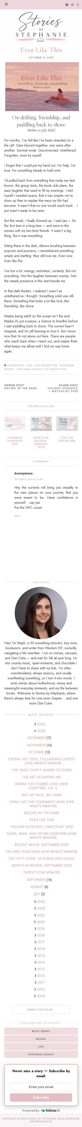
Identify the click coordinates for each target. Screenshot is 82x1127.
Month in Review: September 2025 (42, 865)
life (29, 365)
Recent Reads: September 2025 (42, 844)
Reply (17, 516)
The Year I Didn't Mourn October (41, 770)
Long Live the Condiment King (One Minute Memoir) (41, 803)
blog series (41, 1031)
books (41, 1038)
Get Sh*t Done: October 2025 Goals (41, 858)
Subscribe (41, 1097)
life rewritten (46, 365)
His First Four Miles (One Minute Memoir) (42, 851)
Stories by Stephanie (42, 1118)
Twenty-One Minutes (41, 872)
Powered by (30, 1110)
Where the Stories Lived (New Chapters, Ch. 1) (41, 786)
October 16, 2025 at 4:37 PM (28, 479)
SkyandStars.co (41, 1121)
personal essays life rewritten (41, 369)
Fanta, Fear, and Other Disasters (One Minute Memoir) (42, 835)
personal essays (41, 1054)
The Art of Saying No (41, 777)
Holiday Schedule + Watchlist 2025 (41, 826)
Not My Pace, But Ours (41, 795)
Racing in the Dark (41, 813)
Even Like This (41, 819)
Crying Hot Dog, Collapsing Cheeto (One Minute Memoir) (41, 761)
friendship (15, 365)
